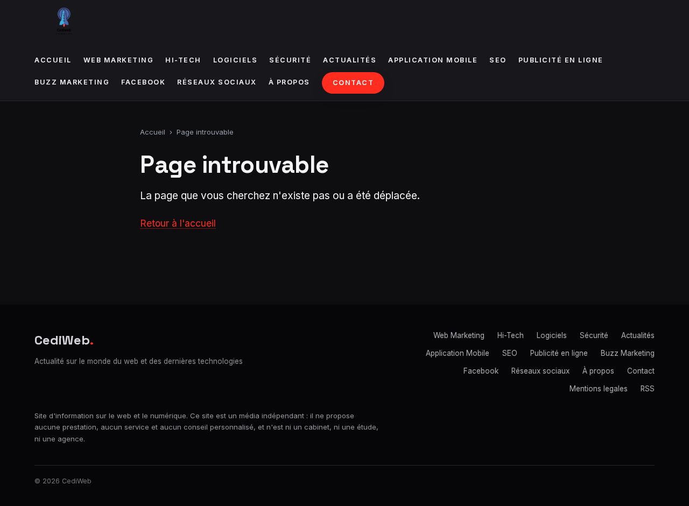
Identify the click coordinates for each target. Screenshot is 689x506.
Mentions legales (599, 388)
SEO (498, 60)
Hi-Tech (183, 60)
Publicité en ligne (560, 60)
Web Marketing (118, 60)
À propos (289, 82)
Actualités (349, 60)
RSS (648, 388)
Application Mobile (432, 60)
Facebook (143, 82)
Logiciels (235, 60)
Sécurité (290, 60)
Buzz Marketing (71, 82)
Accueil (53, 60)
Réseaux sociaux (217, 82)
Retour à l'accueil (178, 223)
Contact (353, 83)
